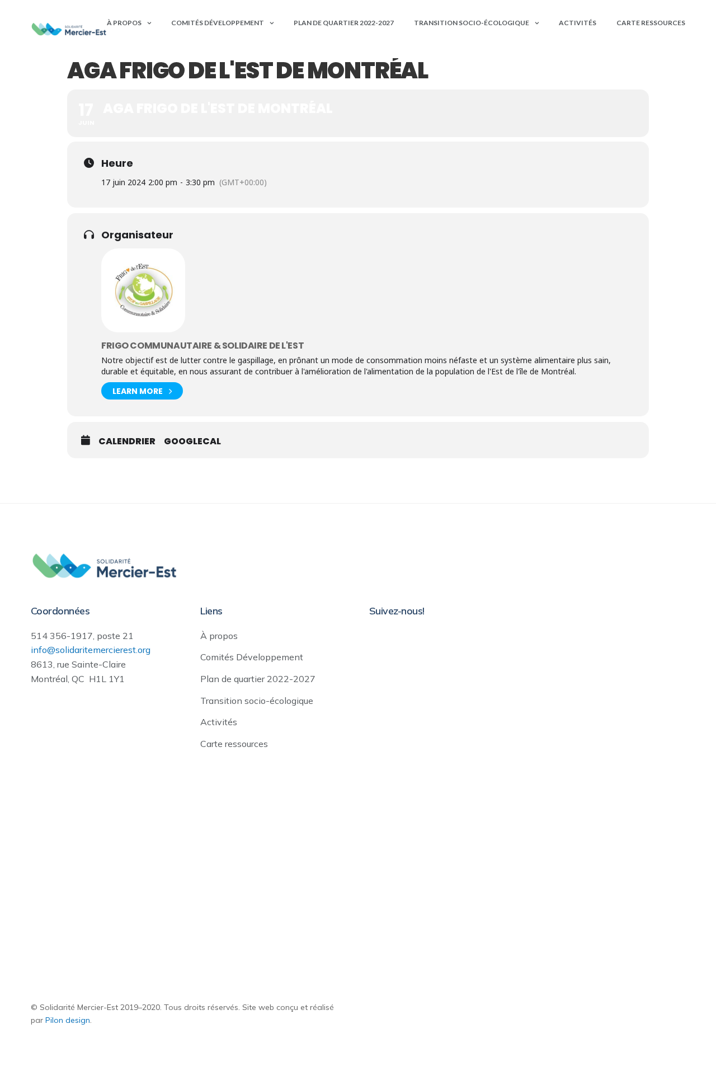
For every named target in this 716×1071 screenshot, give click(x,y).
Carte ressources (650, 22)
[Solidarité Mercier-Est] (69, 29)
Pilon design (67, 1020)
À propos (124, 22)
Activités (577, 22)
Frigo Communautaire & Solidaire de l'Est (202, 345)
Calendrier (127, 441)
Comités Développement (217, 22)
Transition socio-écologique (471, 22)
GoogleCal (192, 441)
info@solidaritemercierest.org (90, 649)
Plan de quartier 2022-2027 (344, 22)
